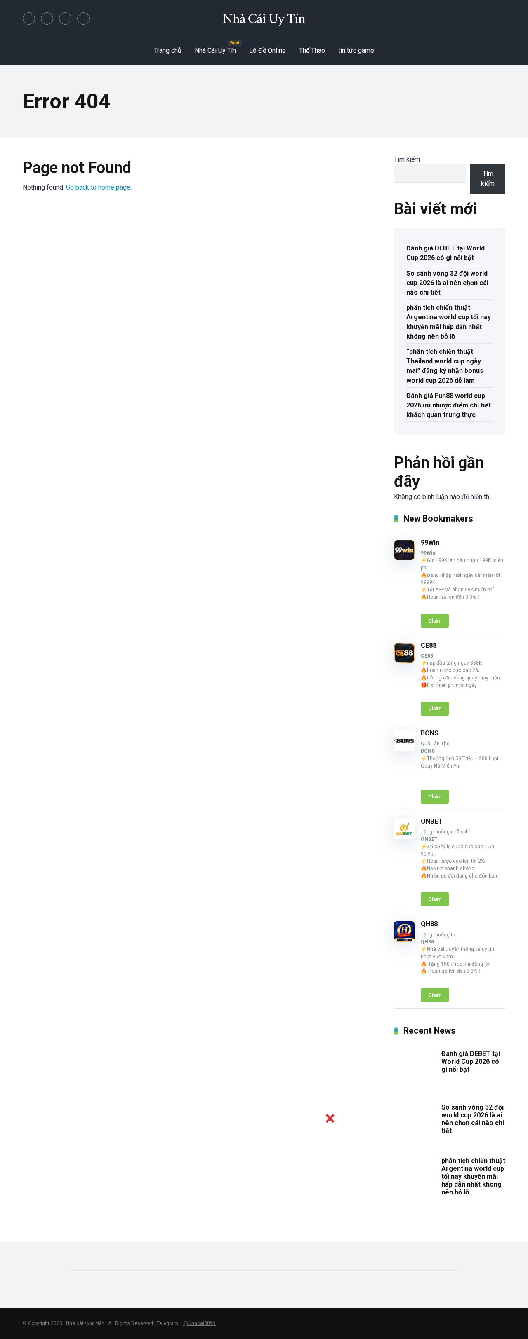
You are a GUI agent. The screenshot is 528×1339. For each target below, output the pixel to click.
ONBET (432, 821)
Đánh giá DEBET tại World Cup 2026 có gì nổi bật (445, 253)
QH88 (429, 924)
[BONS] (404, 749)
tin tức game (356, 50)
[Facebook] (29, 18)
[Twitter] (47, 18)
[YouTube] (65, 18)
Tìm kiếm (407, 159)
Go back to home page (98, 187)
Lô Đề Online (267, 50)
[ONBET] (404, 837)
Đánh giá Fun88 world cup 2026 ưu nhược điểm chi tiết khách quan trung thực (448, 405)
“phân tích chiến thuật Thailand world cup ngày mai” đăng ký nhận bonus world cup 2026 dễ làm (444, 366)
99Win (430, 542)
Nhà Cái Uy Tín (215, 50)
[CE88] (404, 661)
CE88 (428, 645)
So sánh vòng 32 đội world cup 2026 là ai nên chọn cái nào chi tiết (447, 282)
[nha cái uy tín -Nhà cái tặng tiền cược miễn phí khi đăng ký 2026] (264, 18)
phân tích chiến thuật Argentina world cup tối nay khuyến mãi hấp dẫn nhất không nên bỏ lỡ (448, 322)
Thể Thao (312, 50)
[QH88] (404, 939)
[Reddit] (83, 18)
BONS (429, 733)
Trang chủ (168, 50)
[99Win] (404, 558)
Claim (434, 621)
